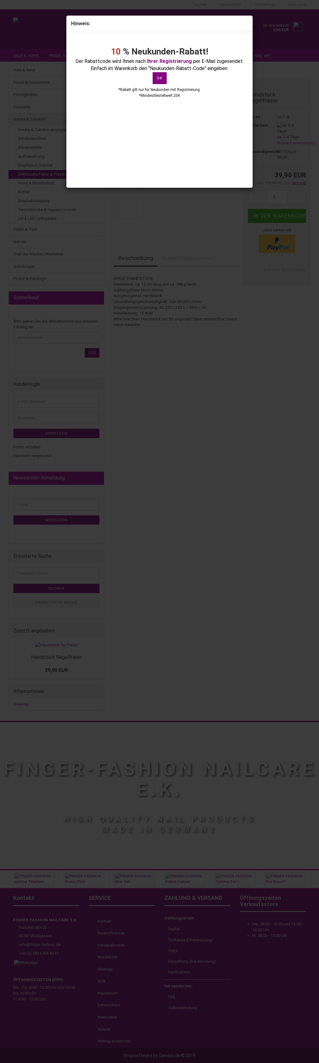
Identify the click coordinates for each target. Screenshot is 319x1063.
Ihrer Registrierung (169, 61)
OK (160, 78)
